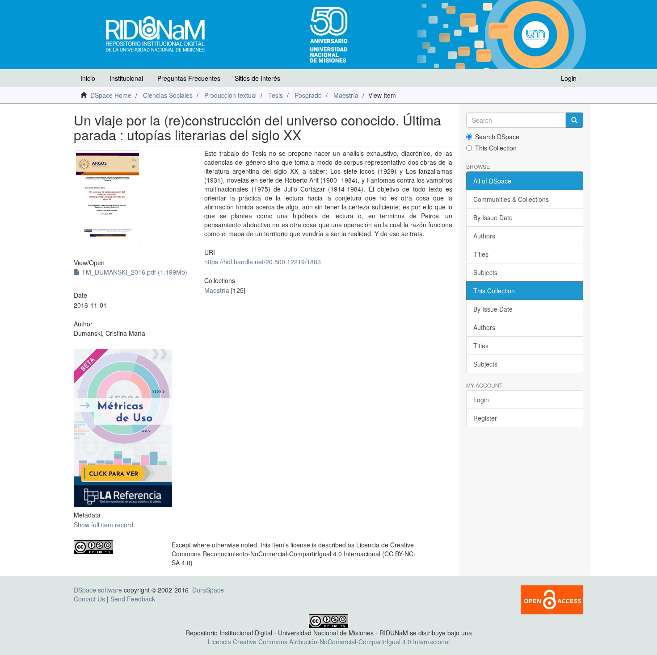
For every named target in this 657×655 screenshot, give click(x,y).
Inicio (87, 78)
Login (481, 399)
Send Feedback (132, 598)
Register (485, 417)
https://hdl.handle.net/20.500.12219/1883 (262, 261)
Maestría (345, 95)
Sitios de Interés (257, 78)
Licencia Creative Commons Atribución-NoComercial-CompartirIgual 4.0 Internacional (329, 641)
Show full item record (103, 524)
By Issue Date (493, 217)
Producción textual (230, 95)
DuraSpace (208, 589)
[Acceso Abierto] (552, 598)
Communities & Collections (511, 199)
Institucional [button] (126, 78)
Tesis (275, 95)
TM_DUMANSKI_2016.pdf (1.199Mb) (133, 271)
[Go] (574, 120)
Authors (484, 235)
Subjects (485, 272)
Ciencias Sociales (168, 95)
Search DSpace (497, 136)
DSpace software (98, 589)
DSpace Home (110, 95)
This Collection (496, 147)
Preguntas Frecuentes (188, 78)
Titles (481, 254)
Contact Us (89, 598)
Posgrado (308, 95)
